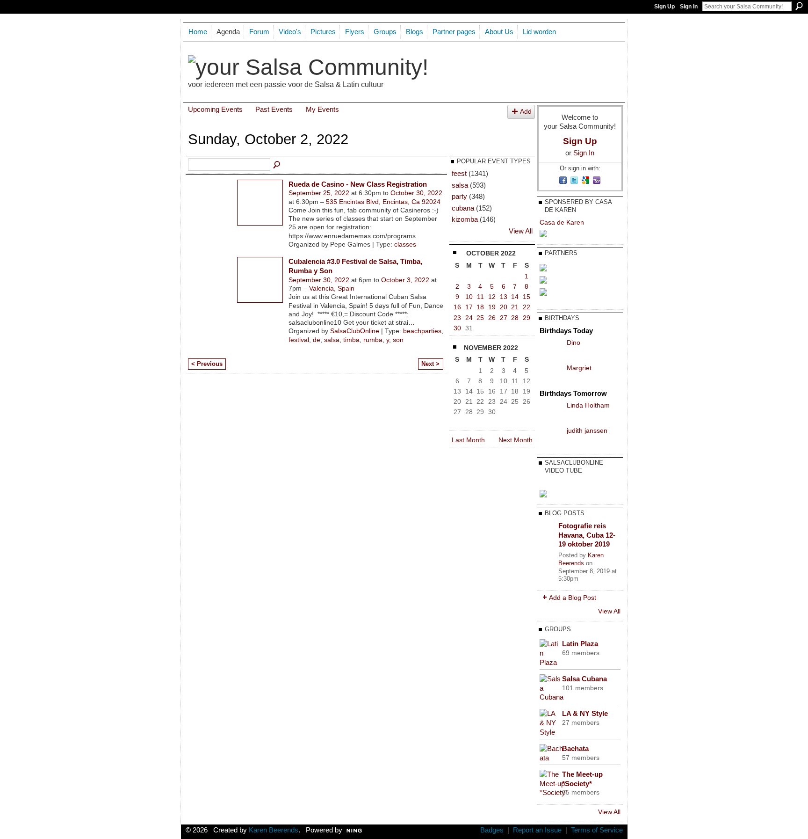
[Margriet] (551, 375)
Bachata (575, 748)
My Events (322, 109)
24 (469, 317)
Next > (430, 363)
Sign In (689, 6)
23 (457, 317)
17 (469, 307)
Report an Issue (537, 830)
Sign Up (664, 6)
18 (480, 307)
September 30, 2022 (319, 280)
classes (405, 244)
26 (492, 317)
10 (469, 296)
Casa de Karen (562, 222)
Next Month (515, 440)
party (459, 196)
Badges (492, 830)
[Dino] (551, 349)
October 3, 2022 (405, 280)
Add (526, 111)
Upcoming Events (215, 109)
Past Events (274, 109)
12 (492, 296)
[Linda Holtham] (551, 412)
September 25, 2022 (319, 193)
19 (492, 307)
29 (526, 317)
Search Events (277, 165)
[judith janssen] (551, 437)
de (316, 339)
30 (457, 328)
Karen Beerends (581, 559)
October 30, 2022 (416, 193)
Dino (573, 342)
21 (515, 307)
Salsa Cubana (584, 679)
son (398, 339)
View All (521, 231)
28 (515, 317)
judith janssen (587, 430)
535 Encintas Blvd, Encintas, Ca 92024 (383, 201)
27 (503, 317)
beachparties (422, 331)
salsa (331, 339)
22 (526, 307)
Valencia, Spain (331, 288)
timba (351, 339)
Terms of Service (597, 830)
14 (515, 296)
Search (799, 6)
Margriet (579, 368)
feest (459, 173)
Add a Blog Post (572, 597)
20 (503, 307)
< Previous (207, 363)
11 (480, 296)
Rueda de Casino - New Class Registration (358, 184)
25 (480, 317)
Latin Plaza (580, 644)
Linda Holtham (588, 405)
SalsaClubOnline (354, 331)
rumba (372, 339)
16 (457, 307)
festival (299, 339)
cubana (463, 208)
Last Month (468, 440)
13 (503, 296)
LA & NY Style (585, 713)
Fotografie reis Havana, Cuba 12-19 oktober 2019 (586, 535)
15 (526, 296)
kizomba (465, 219)
